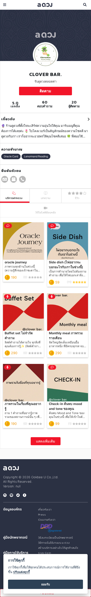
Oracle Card (11, 156)
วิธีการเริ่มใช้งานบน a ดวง (54, 543)
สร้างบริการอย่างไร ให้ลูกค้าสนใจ (58, 548)
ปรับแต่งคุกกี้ (21, 572)
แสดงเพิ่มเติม (45, 441)
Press (42, 515)
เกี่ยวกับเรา (45, 509)
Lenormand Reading (36, 156)
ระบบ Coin (44, 553)
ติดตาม (45, 91)
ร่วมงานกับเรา (46, 520)
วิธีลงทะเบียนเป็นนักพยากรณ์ (55, 538)
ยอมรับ (45, 584)
